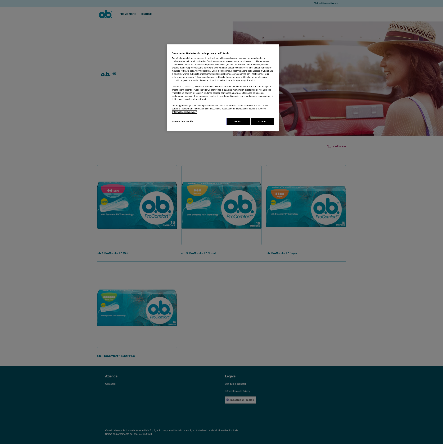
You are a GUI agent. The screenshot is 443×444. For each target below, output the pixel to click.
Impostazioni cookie (182, 121)
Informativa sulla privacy (184, 112)
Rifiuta (238, 121)
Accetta (262, 121)
